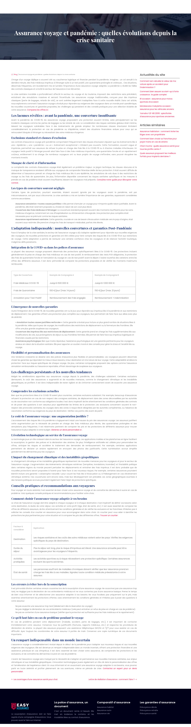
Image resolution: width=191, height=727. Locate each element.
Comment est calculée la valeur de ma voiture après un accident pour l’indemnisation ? (158, 84)
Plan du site (95, 725)
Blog (15, 74)
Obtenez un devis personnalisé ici (66, 429)
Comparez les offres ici (38, 110)
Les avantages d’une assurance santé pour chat (36, 679)
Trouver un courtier (109, 515)
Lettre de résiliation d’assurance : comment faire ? (111, 679)
